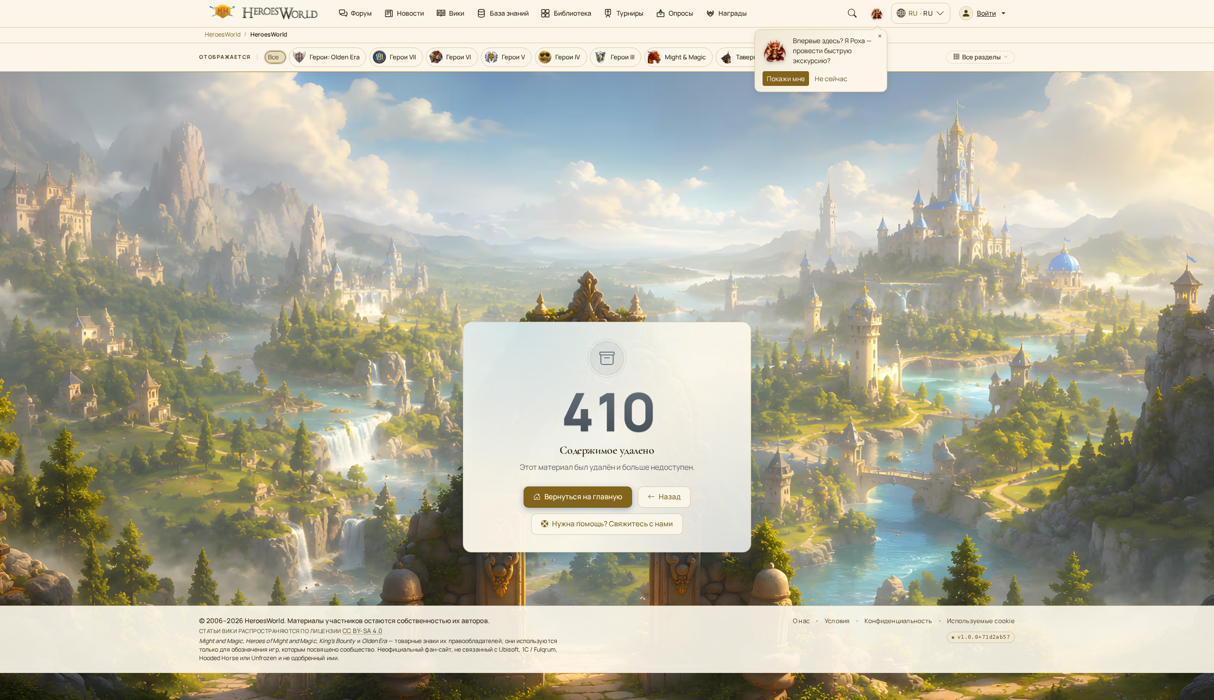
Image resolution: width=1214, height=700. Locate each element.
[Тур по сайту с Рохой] (876, 13)
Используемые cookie (981, 620)
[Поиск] (852, 13)
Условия (837, 620)
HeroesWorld (222, 34)
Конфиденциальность (898, 620)
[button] (982, 13)
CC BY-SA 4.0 (362, 630)
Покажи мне (786, 78)
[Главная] (263, 13)
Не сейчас (831, 78)
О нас (801, 620)
